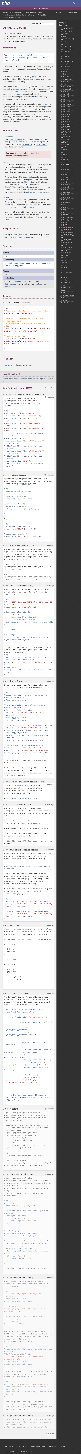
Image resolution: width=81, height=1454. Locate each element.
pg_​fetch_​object (66, 107)
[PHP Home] (6, 3)
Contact (62, 1446)
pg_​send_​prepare (66, 250)
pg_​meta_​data (65, 192)
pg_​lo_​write (64, 189)
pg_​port (63, 212)
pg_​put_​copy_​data (67, 217)
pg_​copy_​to (64, 69)
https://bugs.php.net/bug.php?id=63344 (22, 798)
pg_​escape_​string (66, 89)
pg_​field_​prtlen (66, 122)
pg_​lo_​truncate (66, 184)
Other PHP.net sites (11, 1451)
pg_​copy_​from (65, 66)
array (35, 58)
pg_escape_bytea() (12, 217)
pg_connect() (27, 144)
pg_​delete (64, 74)
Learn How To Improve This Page (15, 379)
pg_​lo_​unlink (65, 187)
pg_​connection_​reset (66, 53)
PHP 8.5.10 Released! (40, 8)
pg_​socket (64, 280)
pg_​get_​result (65, 144)
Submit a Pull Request (36, 379)
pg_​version (64, 303)
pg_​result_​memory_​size (67, 236)
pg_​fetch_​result (66, 109)
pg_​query (64, 225)
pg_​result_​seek (66, 240)
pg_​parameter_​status (66, 203)
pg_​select (64, 245)
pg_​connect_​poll (66, 46)
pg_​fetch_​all (65, 94)
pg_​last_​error (65, 154)
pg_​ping (63, 210)
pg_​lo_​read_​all (65, 177)
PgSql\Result (9, 60)
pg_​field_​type (65, 129)
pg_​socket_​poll (66, 282)
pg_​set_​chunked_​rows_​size (66, 261)
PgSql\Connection (35, 55)
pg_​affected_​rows (66, 29)
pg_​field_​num (65, 119)
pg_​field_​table (65, 127)
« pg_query (58, 12)
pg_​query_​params (67, 227)
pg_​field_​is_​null (66, 114)
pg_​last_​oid (64, 159)
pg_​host (63, 147)
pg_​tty (63, 292)
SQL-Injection (29, 182)
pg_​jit (62, 152)
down (7, 394)
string (22, 58)
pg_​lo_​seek (64, 179)
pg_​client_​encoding (67, 39)
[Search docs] (74, 3)
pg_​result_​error (66, 230)
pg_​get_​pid (64, 142)
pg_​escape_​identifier (64, 83)
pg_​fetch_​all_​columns (65, 98)
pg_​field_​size (65, 124)
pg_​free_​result (65, 137)
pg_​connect (64, 44)
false (18, 60)
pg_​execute (64, 92)
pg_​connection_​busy (67, 49)
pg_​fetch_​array (66, 102)
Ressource (7, 266)
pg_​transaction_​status (66, 289)
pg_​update (64, 300)
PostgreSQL (42, 15)
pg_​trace (63, 285)
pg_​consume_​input (67, 61)
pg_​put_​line (64, 222)
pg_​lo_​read (64, 174)
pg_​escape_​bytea (66, 79)
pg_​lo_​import (65, 169)
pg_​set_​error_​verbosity (65, 276)
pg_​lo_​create (65, 164)
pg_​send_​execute (66, 247)
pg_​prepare (64, 215)
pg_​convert (64, 64)
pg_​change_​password (64, 35)
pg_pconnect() (41, 144)
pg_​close (63, 41)
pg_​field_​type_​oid (66, 132)
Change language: (32, 24)
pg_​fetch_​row (65, 112)
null (33, 97)
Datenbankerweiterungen (33, 12)
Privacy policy (26, 1451)
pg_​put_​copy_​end (66, 220)
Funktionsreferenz (16, 12)
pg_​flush (63, 134)
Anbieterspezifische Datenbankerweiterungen (20, 15)
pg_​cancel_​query (66, 31)
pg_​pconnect (65, 207)
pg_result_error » (72, 12)
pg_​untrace (64, 298)
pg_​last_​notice (65, 157)
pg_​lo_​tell (64, 182)
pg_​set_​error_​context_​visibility (66, 271)
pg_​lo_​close (64, 162)
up (3, 394)
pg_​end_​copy (65, 76)
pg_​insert (64, 149)
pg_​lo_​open (64, 172)
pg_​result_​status (66, 242)
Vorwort (5, 12)
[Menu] (78, 3)
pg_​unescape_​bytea (67, 295)
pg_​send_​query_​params (66, 256)
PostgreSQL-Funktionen (12, 17)
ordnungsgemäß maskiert (36, 192)
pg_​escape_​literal (66, 86)
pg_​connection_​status (66, 58)
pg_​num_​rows (65, 197)
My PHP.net (52, 1446)
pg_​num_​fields (65, 195)
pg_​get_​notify (65, 139)
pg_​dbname (64, 71)
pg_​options (64, 200)
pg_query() (33, 77)
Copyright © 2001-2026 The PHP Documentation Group (24, 1446)
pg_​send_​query (66, 252)
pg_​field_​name (65, 117)
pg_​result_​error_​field (67, 232)
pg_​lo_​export (65, 167)
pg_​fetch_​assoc (66, 104)
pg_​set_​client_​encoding (65, 266)
